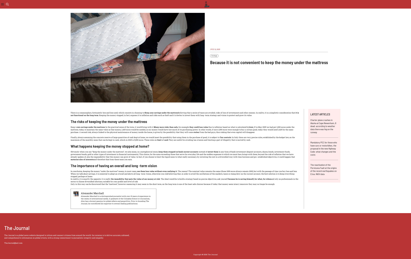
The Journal (213, 254)
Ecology (214, 56)
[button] (7, 4)
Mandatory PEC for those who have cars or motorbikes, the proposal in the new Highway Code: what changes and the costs (323, 148)
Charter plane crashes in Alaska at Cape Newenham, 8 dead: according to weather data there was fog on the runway (323, 126)
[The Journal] (206, 4)
